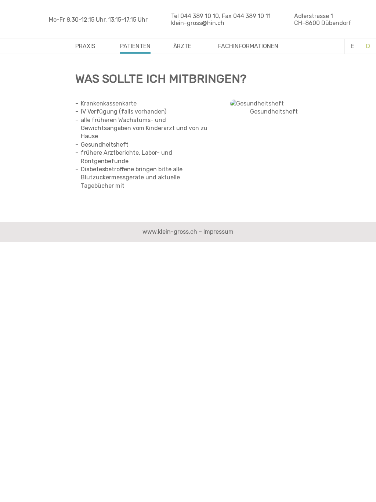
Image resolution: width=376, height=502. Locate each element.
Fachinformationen (248, 46)
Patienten (135, 46)
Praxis (85, 46)
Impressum (218, 231)
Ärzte (182, 46)
